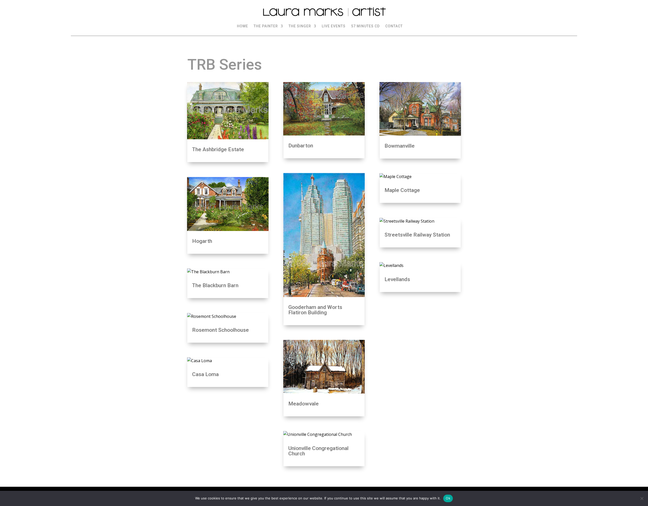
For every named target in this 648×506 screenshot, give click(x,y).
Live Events (334, 26)
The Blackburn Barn (215, 285)
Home (242, 26)
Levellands (397, 279)
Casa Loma (205, 374)
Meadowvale (303, 404)
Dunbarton (300, 146)
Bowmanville (399, 146)
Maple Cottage (402, 190)
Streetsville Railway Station (417, 235)
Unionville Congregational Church (318, 451)
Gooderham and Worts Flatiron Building (315, 310)
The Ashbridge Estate (218, 149)
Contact (394, 26)
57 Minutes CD (365, 26)
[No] (641, 498)
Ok (448, 498)
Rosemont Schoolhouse (220, 330)
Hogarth (202, 241)
